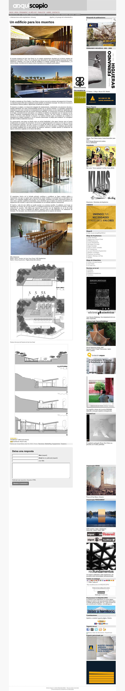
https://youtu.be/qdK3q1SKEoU (96, 233)
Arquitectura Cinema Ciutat (95, 239)
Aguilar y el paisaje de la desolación (61, 17)
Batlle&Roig (48, 444)
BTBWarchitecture (93, 241)
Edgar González (92, 246)
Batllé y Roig (23, 60)
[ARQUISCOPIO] (62, 5)
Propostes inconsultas (94, 254)
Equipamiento (56, 444)
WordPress (64, 689)
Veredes (90, 257)
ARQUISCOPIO (61, 688)
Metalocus (90, 271)
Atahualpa (71, 689)
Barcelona (41, 444)
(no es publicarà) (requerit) (48, 458)
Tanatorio (63, 444)
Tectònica (90, 275)
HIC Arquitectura (92, 249)
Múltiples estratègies (93, 252)
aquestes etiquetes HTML (28, 480)
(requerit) (43, 455)
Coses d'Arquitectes (93, 242)
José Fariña (91, 264)
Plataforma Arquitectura (94, 273)
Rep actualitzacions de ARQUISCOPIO (98, 584)
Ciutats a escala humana (95, 262)
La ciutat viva (91, 265)
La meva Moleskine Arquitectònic (97, 251)
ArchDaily (90, 270)
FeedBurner (104, 595)
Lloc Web (41, 460)
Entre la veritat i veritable (95, 247)
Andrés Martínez (92, 237)
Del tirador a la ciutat (93, 244)
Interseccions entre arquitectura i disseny (23, 17)
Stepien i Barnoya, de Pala (95, 256)
